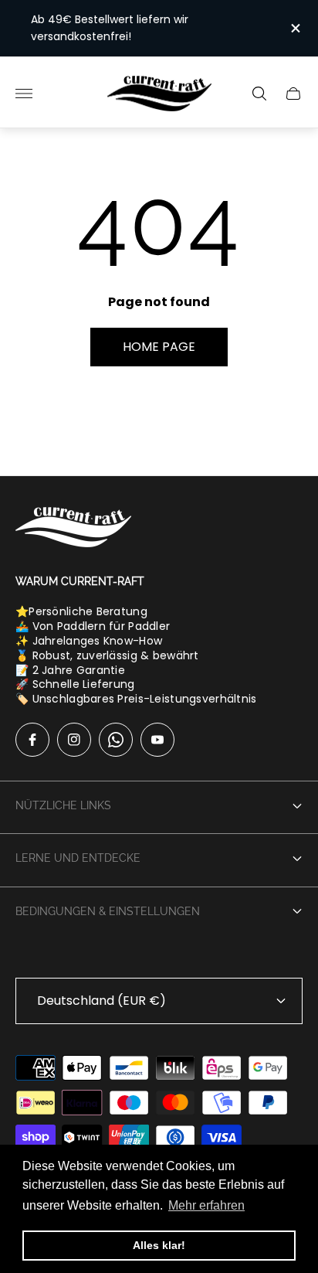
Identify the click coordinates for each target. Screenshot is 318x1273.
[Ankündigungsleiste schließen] (294, 28)
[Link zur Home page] (73, 528)
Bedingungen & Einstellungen (107, 911)
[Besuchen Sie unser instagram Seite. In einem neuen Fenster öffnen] (74, 740)
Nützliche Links (63, 805)
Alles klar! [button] (159, 1245)
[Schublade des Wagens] (293, 94)
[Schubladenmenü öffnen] (24, 94)
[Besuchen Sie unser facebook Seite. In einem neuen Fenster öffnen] (32, 740)
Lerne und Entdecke (77, 858)
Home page (159, 347)
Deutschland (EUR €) (101, 1000)
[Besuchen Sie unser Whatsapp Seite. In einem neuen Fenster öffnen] (116, 740)
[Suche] (259, 94)
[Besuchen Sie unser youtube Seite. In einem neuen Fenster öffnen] (157, 740)
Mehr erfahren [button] (206, 1205)
